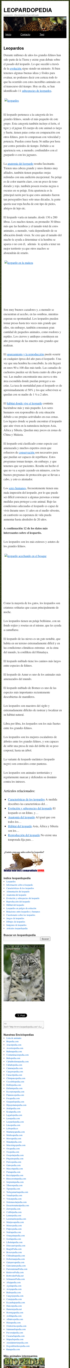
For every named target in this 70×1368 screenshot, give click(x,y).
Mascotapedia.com (14, 1168)
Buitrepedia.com (13, 1292)
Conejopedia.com (14, 1299)
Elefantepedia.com (14, 1088)
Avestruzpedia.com (14, 1048)
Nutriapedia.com (13, 1232)
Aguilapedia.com (13, 1285)
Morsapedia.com (13, 1138)
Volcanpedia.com (13, 1198)
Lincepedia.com (13, 1124)
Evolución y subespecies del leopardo (30, 808)
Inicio (8, 34)
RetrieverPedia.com (15, 1272)
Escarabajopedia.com (15, 1302)
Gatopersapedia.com (15, 1262)
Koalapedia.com (13, 1111)
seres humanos (17, 488)
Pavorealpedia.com (14, 1332)
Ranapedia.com (13, 1349)
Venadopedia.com (14, 1195)
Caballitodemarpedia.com (17, 1061)
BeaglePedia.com (13, 1248)
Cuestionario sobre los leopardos (20, 914)
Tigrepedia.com (13, 1188)
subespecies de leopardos (36, 91)
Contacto (25, 34)
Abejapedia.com (13, 1282)
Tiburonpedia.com (14, 1185)
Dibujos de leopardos (15, 921)
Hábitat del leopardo (20, 826)
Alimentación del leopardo (17, 891)
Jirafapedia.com (13, 1108)
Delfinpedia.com (13, 1084)
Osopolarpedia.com (15, 1155)
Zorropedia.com (13, 1208)
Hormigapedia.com (14, 1312)
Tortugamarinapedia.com (17, 1191)
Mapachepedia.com (14, 1339)
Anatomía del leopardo (21, 817)
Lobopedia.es (12, 1128)
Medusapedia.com (14, 1135)
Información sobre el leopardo (19, 884)
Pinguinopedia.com (14, 1158)
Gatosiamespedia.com (16, 1265)
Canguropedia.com (14, 1071)
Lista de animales (13, 1037)
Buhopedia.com (13, 1058)
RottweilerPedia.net (15, 1275)
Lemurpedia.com (13, 1215)
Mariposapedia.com (15, 1222)
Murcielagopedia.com (15, 1145)
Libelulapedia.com (14, 1242)
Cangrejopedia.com (14, 1295)
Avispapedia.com (13, 1288)
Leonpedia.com (13, 1118)
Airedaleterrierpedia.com (17, 1342)
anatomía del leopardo (20, 163)
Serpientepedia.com (15, 1181)
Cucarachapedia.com (15, 1335)
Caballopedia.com (14, 1064)
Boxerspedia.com (14, 1252)
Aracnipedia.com (13, 1044)
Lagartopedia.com (14, 1114)
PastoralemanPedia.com (16, 1268)
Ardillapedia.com (13, 1315)
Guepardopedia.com (15, 1101)
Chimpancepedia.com (15, 1078)
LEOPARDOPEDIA (28, 10)
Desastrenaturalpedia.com (17, 1205)
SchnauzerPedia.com (15, 1278)
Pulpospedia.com (13, 1228)
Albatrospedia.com (14, 1319)
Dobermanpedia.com (15, 1258)
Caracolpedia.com (14, 1074)
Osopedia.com (12, 1151)
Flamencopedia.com (15, 1094)
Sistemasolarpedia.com (16, 1201)
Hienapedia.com (13, 1322)
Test (42, 34)
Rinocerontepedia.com (16, 1178)
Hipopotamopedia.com (16, 1104)
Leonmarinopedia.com (16, 1218)
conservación (27, 452)
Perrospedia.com (13, 1161)
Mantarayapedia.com (15, 1131)
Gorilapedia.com (13, 1238)
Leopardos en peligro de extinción (21, 908)
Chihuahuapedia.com (15, 1255)
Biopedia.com (12, 1041)
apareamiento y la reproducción (25, 354)
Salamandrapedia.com (16, 1329)
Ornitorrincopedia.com (16, 1325)
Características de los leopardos (26, 799)
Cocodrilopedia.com (15, 1081)
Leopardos (11, 881)
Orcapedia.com (13, 1148)
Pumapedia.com (13, 1171)
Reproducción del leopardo (24, 835)
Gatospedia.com (13, 1165)
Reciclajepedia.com (14, 1175)
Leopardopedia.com (15, 1121)
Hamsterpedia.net (14, 1309)
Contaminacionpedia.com (17, 1054)
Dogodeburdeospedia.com (17, 1345)
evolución (16, 68)
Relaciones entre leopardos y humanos (23, 911)
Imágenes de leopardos (16, 924)
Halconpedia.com (14, 1305)
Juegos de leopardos (15, 918)
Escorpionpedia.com (15, 1091)
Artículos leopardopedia (16, 928)
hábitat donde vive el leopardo (24, 403)
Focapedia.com (13, 1098)
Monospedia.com (14, 1225)
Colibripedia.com (13, 1212)
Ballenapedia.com (14, 1051)
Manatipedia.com (13, 1141)
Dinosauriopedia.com (15, 1245)
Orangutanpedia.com (15, 1235)
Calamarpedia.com (14, 1068)
